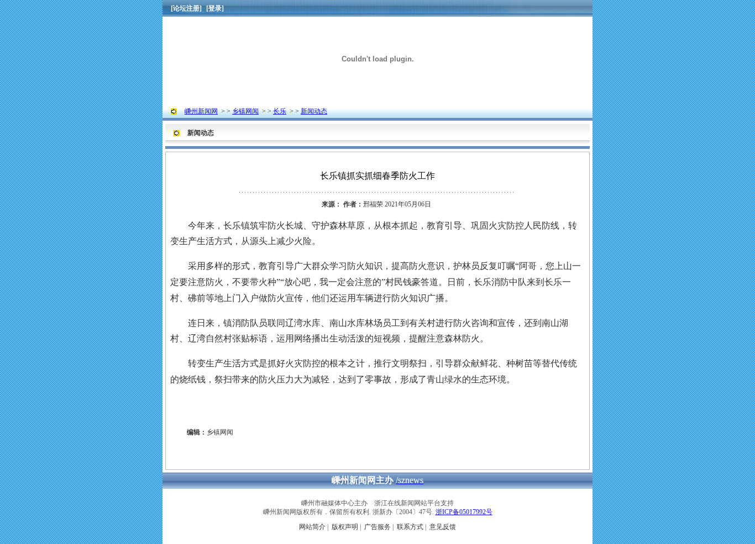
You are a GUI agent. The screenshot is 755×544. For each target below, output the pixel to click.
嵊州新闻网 (201, 111)
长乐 (279, 111)
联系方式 (410, 527)
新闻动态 (314, 111)
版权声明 (345, 527)
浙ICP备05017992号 (464, 512)
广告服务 (377, 527)
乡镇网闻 (245, 111)
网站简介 (312, 527)
